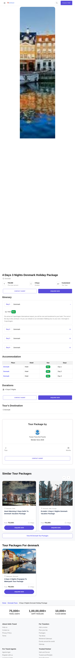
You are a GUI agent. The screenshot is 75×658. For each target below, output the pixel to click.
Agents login (6, 652)
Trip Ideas (42, 636)
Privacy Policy (7, 633)
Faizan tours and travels (37, 437)
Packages (42, 633)
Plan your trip (43, 630)
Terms (4, 636)
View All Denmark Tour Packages (37, 536)
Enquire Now (19, 527)
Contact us (5, 630)
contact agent (19, 291)
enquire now (55, 291)
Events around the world (47, 641)
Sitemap (41, 644)
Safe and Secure (44, 652)
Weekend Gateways (45, 638)
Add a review (43, 627)
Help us (4, 627)
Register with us (7, 655)
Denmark (8, 278)
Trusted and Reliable (45, 655)
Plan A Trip (66, 3)
